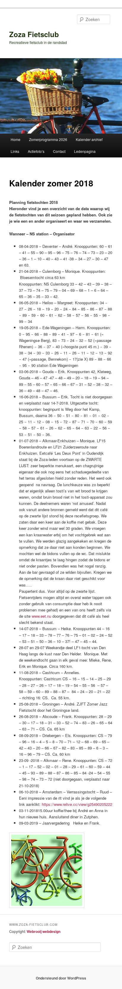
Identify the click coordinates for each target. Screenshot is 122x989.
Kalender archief (89, 139)
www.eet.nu (41, 616)
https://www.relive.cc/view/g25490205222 (77, 804)
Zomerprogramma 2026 (48, 139)
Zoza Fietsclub (34, 34)
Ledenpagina (85, 151)
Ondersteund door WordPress (61, 978)
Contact (59, 151)
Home (15, 139)
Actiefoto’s (36, 151)
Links (15, 151)
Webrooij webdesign (43, 931)
